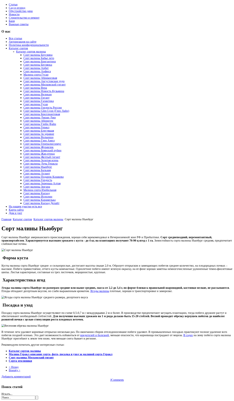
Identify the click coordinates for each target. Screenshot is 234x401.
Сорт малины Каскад (36, 193)
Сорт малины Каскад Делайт (41, 203)
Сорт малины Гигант (36, 97)
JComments (117, 379)
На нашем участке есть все (25, 206)
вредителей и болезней (94, 335)
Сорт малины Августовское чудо (44, 81)
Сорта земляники (20, 360)
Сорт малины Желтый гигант (41, 157)
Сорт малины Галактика (38, 101)
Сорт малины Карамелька (39, 199)
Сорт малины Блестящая (38, 130)
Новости (14, 14)
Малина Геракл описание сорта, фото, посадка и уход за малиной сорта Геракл (60, 354)
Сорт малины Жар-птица (39, 153)
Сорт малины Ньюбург (37, 166)
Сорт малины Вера (35, 87)
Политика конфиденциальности (29, 45)
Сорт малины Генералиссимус (42, 143)
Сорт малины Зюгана (36, 186)
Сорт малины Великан (37, 94)
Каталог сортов (18, 48)
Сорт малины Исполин (37, 196)
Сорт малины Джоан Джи (39, 117)
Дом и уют (15, 213)
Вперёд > (14, 370)
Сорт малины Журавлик (38, 147)
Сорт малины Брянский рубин (42, 150)
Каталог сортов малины (31, 51)
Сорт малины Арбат (36, 68)
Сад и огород (17, 7)
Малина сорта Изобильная (39, 190)
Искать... (6, 394)
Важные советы (19, 24)
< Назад (13, 367)
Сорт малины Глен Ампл (39, 140)
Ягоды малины (99, 291)
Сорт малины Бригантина (39, 61)
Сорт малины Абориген (38, 120)
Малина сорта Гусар (35, 74)
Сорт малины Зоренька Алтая (42, 183)
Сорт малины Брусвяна (37, 54)
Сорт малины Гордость (37, 180)
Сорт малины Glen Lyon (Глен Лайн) (46, 110)
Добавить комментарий (16, 376)
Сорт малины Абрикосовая (40, 77)
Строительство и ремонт (24, 17)
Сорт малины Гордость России (42, 107)
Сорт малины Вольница (38, 137)
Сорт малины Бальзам (37, 170)
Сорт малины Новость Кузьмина (43, 91)
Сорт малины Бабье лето (38, 58)
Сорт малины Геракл (36, 127)
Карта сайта (16, 209)
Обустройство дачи (21, 11)
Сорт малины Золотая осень (40, 160)
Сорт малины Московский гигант (44, 84)
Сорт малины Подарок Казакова (43, 176)
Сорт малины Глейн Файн (39, 124)
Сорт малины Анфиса (37, 71)
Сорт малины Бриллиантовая (41, 114)
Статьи (13, 4)
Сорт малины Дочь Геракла (40, 163)
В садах (188, 335)
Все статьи (15, 38)
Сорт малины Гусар (35, 104)
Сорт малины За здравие (38, 133)
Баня (12, 21)
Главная (6, 219)
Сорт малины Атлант (36, 173)
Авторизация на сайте (22, 41)
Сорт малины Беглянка (37, 64)
